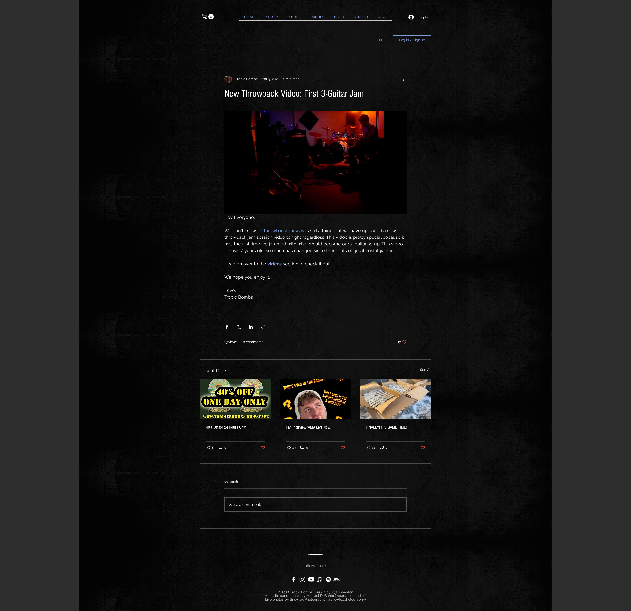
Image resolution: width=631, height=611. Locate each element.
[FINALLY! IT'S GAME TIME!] (395, 399)
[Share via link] (263, 326)
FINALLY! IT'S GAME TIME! (386, 427)
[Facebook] (294, 579)
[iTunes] (319, 579)
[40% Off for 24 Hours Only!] (235, 399)
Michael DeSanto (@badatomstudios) (336, 596)
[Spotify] (328, 579)
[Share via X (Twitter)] (238, 326)
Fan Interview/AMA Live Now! (308, 427)
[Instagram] (302, 579)
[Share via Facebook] (226, 326)
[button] (208, 16)
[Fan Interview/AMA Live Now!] (315, 399)
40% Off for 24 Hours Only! (226, 427)
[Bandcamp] (337, 579)
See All (425, 370)
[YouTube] (311, 579)
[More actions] (404, 79)
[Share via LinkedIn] (250, 326)
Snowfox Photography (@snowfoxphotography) (328, 599)
